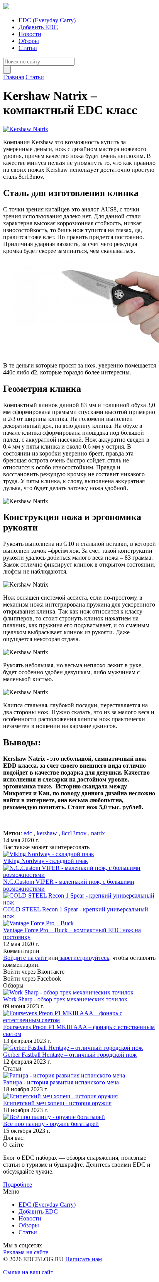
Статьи (28, 48)
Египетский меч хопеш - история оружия (57, 1103)
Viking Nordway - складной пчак (45, 861)
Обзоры (29, 41)
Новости (30, 34)
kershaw (47, 833)
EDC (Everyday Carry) (47, 20)
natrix (98, 833)
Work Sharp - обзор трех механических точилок (65, 999)
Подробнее (17, 1184)
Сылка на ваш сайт (28, 1272)
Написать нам (83, 1259)
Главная (13, 77)
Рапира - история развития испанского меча (61, 1082)
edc (28, 833)
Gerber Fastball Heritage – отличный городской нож (70, 1054)
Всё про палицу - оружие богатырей (51, 1124)
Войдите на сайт (25, 957)
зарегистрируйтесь (83, 957)
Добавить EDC (38, 27)
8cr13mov (74, 833)
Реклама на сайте (25, 1252)
